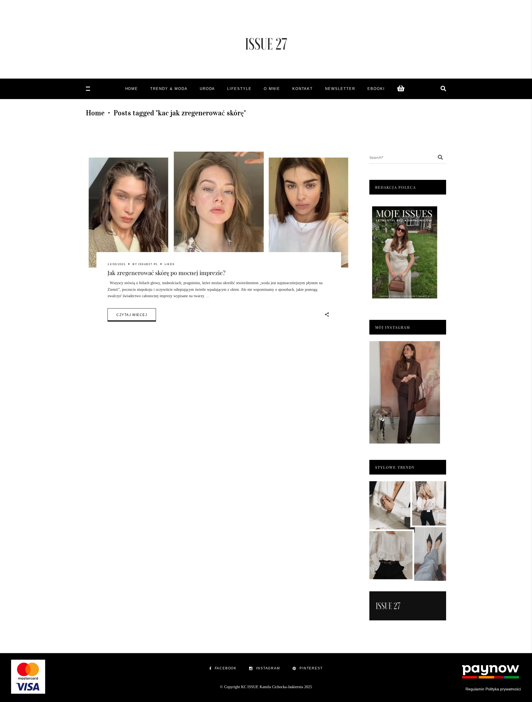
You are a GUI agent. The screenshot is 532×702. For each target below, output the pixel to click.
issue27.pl (148, 264)
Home (95, 113)
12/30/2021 (117, 264)
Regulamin (475, 689)
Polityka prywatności (503, 689)
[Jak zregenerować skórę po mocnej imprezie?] (219, 212)
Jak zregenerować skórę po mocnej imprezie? (167, 272)
